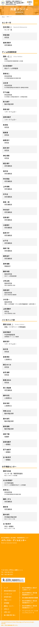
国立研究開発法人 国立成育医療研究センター (29, 602)
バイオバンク (8, 594)
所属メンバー (8, 600)
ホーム (3, 16)
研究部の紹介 (8, 597)
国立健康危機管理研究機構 (30, 598)
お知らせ (6, 609)
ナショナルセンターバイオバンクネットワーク (30, 612)
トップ (6, 588)
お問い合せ (7, 612)
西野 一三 (6, 56)
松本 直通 (6, 27)
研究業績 (6, 603)
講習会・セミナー (9, 606)
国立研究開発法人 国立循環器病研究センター (29, 594)
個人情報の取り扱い (10, 615)
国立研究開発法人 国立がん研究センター (29, 589)
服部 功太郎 (7, 324)
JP (29, 2)
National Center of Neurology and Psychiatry (18, 622)
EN (29, 4)
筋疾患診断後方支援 (10, 591)
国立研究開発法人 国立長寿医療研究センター (29, 607)
